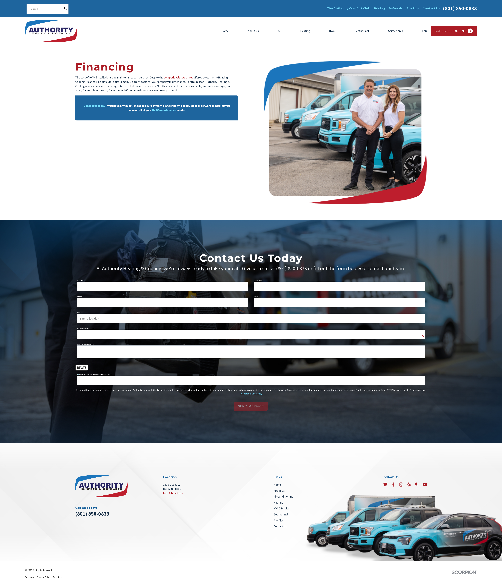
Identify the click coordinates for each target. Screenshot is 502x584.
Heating (305, 31)
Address (80, 312)
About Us (253, 31)
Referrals (396, 8)
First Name (81, 280)
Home (225, 31)
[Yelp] (409, 485)
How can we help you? (85, 344)
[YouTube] (425, 485)
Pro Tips (412, 8)
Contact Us (431, 8)
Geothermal (362, 31)
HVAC (332, 31)
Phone (79, 296)
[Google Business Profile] (385, 485)
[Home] (51, 31)
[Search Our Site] (65, 8)
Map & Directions (173, 493)
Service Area (395, 31)
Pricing (379, 8)
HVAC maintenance (164, 110)
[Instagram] (401, 485)
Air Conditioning (283, 496)
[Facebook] (393, 485)
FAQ (424, 31)
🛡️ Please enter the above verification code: (94, 374)
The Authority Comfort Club (348, 8)
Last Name (258, 280)
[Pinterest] (417, 485)
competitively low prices (178, 77)
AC (279, 31)
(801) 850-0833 (460, 8)
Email (256, 296)
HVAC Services (282, 508)
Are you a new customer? (86, 328)
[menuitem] (29, 577)
